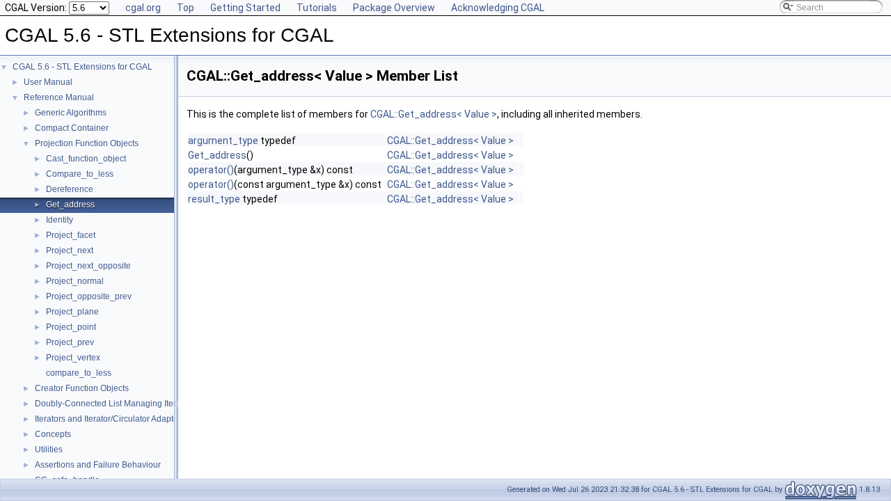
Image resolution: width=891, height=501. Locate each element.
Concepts (53, 434)
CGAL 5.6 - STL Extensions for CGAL (82, 67)
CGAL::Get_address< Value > (433, 114)
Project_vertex (73, 358)
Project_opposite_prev (89, 296)
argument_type (223, 140)
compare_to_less (78, 373)
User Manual (48, 82)
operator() (211, 169)
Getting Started (245, 7)
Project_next (69, 250)
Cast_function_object (86, 159)
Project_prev (70, 342)
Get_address (70, 204)
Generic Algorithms (71, 113)
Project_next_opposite (88, 266)
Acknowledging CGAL (497, 7)
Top (185, 7)
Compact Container (72, 128)
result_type (214, 199)
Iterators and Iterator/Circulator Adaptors (110, 419)
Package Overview (394, 7)
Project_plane (72, 312)
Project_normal (75, 281)
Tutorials (317, 7)
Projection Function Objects (87, 143)
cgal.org (143, 7)
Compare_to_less (79, 174)
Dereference (69, 189)
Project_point (71, 327)
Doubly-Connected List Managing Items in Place (126, 403)
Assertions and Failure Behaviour (98, 465)
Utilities (49, 449)
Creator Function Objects (82, 388)
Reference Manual (59, 97)
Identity (59, 220)
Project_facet (70, 235)
